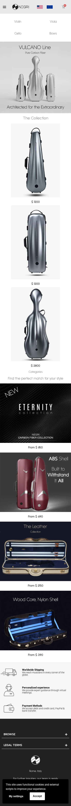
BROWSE (9, 734)
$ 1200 (35, 202)
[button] (4, 7)
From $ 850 (35, 447)
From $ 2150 (35, 585)
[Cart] (63, 7)
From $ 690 (35, 516)
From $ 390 (35, 655)
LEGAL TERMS (13, 745)
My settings (16, 796)
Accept (37, 796)
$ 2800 (35, 365)
